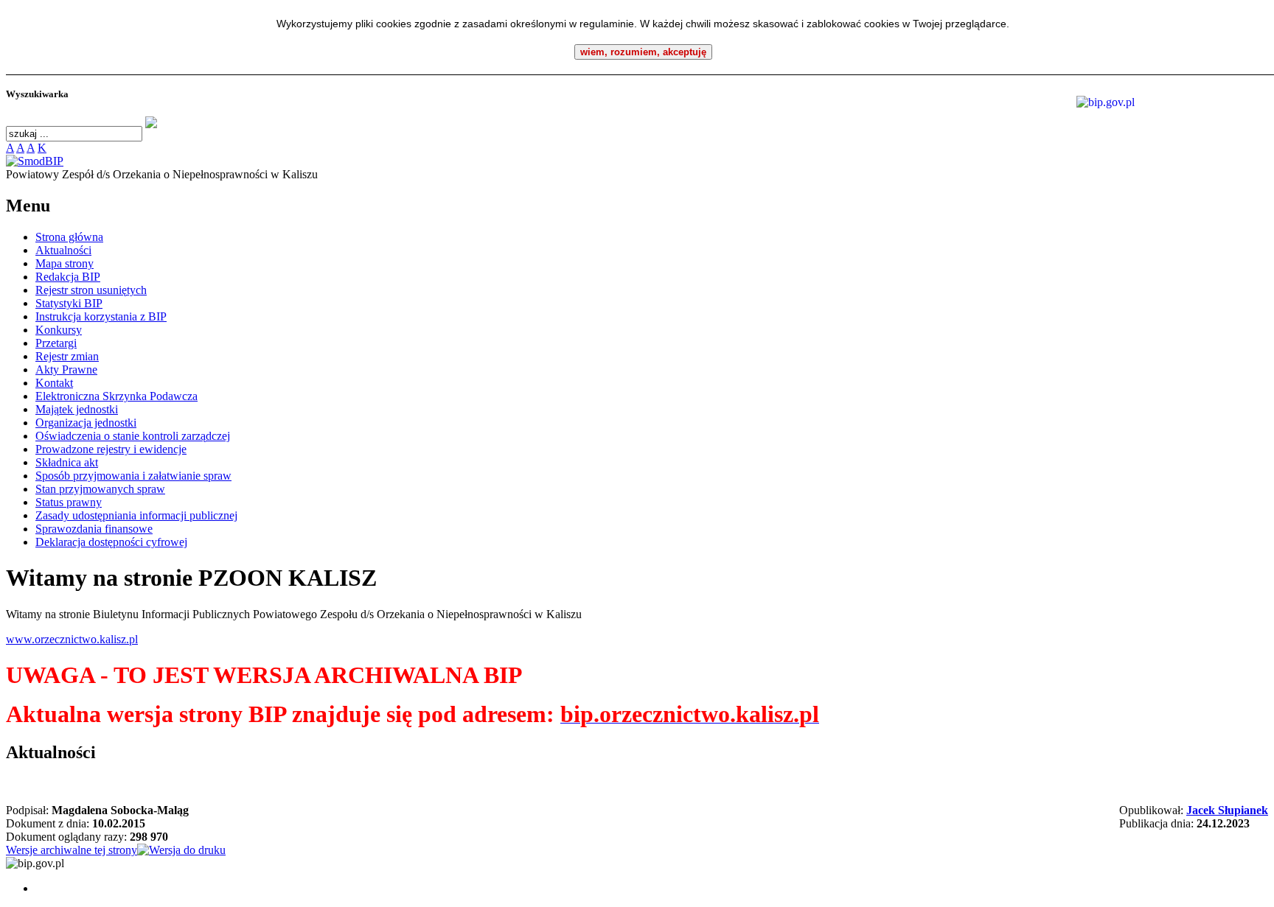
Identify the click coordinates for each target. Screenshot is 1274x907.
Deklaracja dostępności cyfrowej (111, 542)
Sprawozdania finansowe (94, 528)
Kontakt (54, 383)
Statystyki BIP (68, 303)
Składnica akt (66, 462)
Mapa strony (64, 263)
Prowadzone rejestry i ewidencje (111, 449)
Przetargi (56, 343)
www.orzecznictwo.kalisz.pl (72, 639)
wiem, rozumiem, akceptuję (643, 51)
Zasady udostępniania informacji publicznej (136, 515)
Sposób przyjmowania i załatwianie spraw (133, 475)
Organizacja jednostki (85, 422)
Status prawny (68, 502)
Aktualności (63, 250)
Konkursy (58, 329)
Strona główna (69, 237)
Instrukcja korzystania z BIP (101, 316)
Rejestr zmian (67, 356)
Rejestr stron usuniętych (91, 290)
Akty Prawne (66, 369)
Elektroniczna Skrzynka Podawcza (116, 396)
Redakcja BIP (67, 276)
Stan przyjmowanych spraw (100, 489)
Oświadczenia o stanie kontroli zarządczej (132, 436)
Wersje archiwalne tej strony (71, 850)
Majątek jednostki (76, 409)
